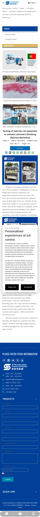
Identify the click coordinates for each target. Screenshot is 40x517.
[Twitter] (17, 360)
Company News (10, 39)
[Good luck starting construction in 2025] (20, 86)
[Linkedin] (8, 360)
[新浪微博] (13, 360)
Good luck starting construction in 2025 (20, 100)
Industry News (10, 34)
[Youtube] (22, 360)
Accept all (28, 287)
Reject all (12, 287)
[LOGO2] (20, 367)
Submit (8, 479)
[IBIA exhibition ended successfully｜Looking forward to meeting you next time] (20, 114)
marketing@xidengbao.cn (15, 379)
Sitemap (27, 505)
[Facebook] (4, 360)
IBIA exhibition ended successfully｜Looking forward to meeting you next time (20, 127)
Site (28, 143)
